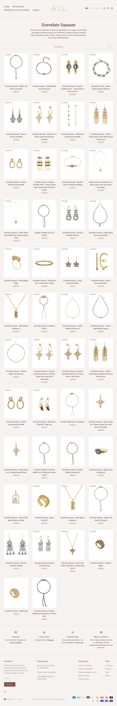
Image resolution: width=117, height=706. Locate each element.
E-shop (6, 6)
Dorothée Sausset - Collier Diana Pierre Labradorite (101, 233)
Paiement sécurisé (84, 675)
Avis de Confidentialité (85, 669)
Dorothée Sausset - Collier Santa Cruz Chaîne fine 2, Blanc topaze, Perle (16, 235)
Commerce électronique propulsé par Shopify (54, 699)
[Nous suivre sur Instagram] (5, 691)
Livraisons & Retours (85, 665)
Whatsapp (50, 640)
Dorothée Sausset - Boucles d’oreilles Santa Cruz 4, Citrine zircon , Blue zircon (73, 373)
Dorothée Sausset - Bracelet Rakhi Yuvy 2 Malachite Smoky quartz (44, 472)
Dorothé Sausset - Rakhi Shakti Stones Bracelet (44, 87)
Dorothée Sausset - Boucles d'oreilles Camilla (16, 564)
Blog (106, 672)
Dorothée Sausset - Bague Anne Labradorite (101, 471)
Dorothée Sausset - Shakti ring (16, 611)
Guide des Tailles (83, 679)
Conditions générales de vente (87, 672)
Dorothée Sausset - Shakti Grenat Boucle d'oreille (16, 423)
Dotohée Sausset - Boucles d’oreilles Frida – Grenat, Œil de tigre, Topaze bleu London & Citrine (44, 186)
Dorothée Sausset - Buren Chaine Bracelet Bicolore (100, 87)
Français (97, 8)
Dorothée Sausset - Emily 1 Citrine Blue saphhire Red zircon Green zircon (101, 373)
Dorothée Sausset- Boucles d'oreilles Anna (44, 564)
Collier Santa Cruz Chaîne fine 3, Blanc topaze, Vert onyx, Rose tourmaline (101, 184)
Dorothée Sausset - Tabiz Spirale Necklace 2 (16, 327)
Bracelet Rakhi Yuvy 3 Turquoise (72, 422)
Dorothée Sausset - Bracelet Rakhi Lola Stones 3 (72, 471)
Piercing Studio (18, 6)
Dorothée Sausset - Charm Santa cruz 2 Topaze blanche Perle (16, 471)
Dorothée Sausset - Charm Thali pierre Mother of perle (16, 518)
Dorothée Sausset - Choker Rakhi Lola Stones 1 (72, 327)
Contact (107, 675)
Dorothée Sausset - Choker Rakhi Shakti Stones (101, 327)
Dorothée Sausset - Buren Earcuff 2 (44, 518)
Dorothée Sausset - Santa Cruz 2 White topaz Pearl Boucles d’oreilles (44, 136)
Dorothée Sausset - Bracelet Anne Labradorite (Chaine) (72, 183)
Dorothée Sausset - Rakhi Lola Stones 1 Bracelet (101, 518)
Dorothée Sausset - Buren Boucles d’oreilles (100, 281)
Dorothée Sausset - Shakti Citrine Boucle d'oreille (16, 183)
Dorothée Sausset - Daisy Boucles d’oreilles (72, 281)
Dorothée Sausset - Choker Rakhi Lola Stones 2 (16, 372)
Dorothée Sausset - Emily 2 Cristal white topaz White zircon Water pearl (101, 136)
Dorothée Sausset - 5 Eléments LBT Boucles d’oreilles (72, 135)
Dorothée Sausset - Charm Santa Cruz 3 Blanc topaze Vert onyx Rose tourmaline (101, 424)
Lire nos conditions (16, 642)
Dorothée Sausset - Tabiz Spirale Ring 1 (16, 281)
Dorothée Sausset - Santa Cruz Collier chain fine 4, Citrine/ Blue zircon (72, 565)
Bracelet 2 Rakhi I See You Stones (44, 233)
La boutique (109, 665)
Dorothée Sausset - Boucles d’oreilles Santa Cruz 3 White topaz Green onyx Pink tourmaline (44, 375)
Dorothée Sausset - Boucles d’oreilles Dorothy (72, 233)
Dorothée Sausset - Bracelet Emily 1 (44, 327)
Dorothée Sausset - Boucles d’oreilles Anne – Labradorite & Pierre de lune (72, 88)
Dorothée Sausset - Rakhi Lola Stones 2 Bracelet (16, 87)
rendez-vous (79, 642)
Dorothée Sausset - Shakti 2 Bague (100, 564)
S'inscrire (10, 684)
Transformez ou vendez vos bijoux (16, 10)
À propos (36, 10)
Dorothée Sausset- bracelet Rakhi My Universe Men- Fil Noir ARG (44, 613)
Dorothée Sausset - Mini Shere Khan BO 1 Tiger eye (44, 423)
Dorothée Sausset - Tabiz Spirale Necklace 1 (73, 518)
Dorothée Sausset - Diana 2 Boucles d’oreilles (16, 135)
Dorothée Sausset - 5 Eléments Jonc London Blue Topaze (44, 281)
